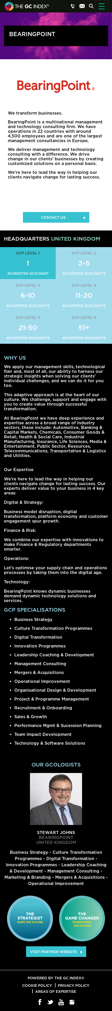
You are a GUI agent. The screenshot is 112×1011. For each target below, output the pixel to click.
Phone (73, 6)
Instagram (72, 1002)
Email (82, 6)
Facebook (40, 1002)
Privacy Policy (73, 985)
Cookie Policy (37, 985)
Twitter (50, 1002)
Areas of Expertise (55, 991)
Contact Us (53, 217)
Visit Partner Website (53, 952)
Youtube (61, 1002)
